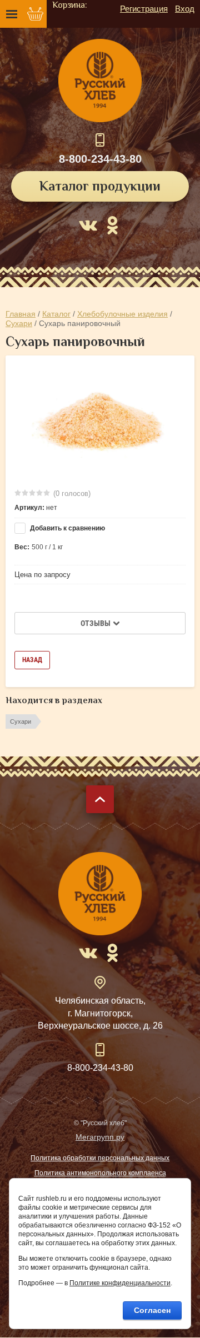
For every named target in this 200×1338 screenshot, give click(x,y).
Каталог (56, 313)
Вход (184, 8)
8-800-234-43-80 (100, 159)
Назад (32, 660)
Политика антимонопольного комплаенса (100, 1173)
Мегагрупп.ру (100, 1136)
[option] (100, 421)
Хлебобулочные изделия (122, 313)
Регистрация (144, 8)
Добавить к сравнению (66, 528)
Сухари (19, 323)
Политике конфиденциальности (120, 1283)
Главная (21, 313)
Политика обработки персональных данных (100, 1158)
